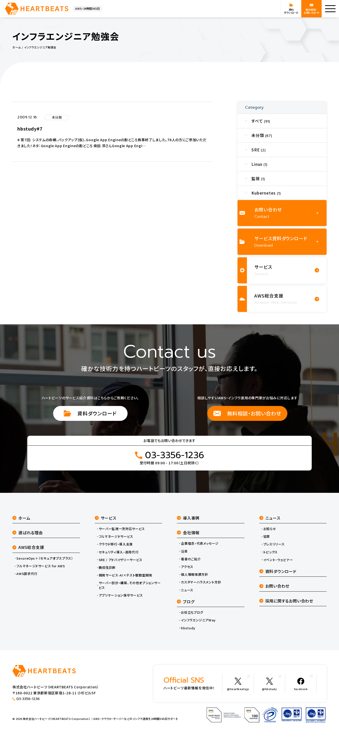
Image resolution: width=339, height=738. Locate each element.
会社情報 (191, 533)
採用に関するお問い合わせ (289, 601)
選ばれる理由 (30, 533)
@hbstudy (269, 689)
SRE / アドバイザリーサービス (120, 560)
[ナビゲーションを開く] (330, 8)
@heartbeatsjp (238, 689)
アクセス (187, 567)
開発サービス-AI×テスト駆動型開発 (125, 575)
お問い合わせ (277, 586)
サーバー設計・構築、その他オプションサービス (130, 585)
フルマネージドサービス (116, 536)
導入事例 (191, 518)
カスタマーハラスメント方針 (201, 582)
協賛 (266, 536)
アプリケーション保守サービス (121, 595)
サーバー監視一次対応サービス (122, 529)
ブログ (188, 601)
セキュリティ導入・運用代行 (118, 552)
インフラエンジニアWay (198, 620)
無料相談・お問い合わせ (254, 413)
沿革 (184, 551)
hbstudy (188, 628)
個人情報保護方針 (194, 574)
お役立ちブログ (192, 612)
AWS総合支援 (31, 547)
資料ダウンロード (97, 413)
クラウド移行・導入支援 (116, 544)
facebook (300, 689)
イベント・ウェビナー (278, 560)
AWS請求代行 (26, 573)
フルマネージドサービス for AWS (40, 566)
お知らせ (269, 529)
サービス (108, 518)
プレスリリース (274, 544)
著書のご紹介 (191, 559)
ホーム (24, 518)
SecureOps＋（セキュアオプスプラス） (44, 558)
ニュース (187, 590)
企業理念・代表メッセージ (200, 543)
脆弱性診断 (107, 567)
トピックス (270, 552)
